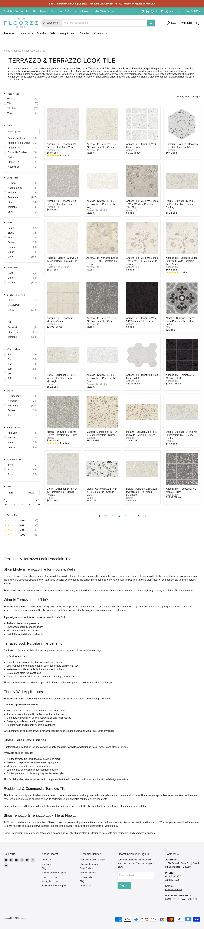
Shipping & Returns (89, 864)
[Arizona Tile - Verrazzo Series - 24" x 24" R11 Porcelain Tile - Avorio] (142, 238)
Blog (28, 11)
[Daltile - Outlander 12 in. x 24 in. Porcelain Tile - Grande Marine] (102, 469)
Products (9, 33)
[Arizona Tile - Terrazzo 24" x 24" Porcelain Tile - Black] (142, 298)
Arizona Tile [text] (53, 150)
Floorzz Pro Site (64, 11)
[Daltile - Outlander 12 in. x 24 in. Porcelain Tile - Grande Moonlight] (63, 355)
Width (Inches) (13, 349)
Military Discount (82, 11)
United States (188, 11)
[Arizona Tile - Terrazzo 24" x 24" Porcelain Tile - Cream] (102, 124)
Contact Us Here (173, 889)
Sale (52, 33)
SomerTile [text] (171, 150)
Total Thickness (14, 459)
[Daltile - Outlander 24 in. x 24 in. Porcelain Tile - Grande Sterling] (63, 469)
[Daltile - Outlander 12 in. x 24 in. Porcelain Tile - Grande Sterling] (182, 181)
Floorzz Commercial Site (44, 11)
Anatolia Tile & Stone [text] (97, 210)
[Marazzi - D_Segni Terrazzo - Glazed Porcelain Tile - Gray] (63, 412)
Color (9, 222)
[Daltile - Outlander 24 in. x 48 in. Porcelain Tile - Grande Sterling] (182, 412)
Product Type (13, 94)
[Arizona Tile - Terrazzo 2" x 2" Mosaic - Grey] (182, 469)
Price (9, 486)
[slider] (5, 500)
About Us (8, 11)
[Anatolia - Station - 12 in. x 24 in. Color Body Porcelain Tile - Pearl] (102, 355)
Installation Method (16, 295)
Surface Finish (13, 427)
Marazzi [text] (170, 327)
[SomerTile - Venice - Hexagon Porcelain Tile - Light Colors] (182, 124)
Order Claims (86, 868)
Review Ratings (14, 515)
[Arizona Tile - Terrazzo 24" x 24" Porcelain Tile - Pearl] (63, 181)
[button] (197, 23)
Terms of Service (88, 872)
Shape (10, 391)
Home (7, 50)
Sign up (124, 885)
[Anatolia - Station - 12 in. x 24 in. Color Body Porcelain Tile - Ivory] (102, 181)
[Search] (151, 23)
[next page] (145, 516)
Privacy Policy (87, 877)
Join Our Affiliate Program (103, 11)
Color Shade (13, 267)
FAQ (82, 881)
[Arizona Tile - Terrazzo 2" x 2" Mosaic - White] (142, 124)
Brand (41, 33)
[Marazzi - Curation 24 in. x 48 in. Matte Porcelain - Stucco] (142, 412)
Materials (25, 33)
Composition (13, 178)
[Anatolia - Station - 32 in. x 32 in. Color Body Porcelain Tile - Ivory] (63, 238)
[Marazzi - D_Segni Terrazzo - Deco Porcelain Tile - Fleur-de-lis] (182, 298)
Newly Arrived (67, 33)
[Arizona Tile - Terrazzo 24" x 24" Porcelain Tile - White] (63, 124)
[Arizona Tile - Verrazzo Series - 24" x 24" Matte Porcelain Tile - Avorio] (182, 238)
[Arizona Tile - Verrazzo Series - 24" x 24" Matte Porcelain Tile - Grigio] (142, 181)
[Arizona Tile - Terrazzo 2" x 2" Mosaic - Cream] (63, 298)
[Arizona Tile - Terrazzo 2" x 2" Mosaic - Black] (182, 355)
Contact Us (100, 33)
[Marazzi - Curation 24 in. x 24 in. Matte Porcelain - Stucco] (102, 412)
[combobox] (188, 96)
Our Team (19, 11)
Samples (85, 33)
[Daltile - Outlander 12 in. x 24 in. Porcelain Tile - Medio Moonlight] (142, 469)
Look (9, 322)
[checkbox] (22, 98)
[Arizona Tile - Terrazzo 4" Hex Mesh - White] (142, 355)
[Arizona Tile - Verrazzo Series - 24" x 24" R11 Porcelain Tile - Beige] (102, 238)
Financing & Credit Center (92, 859)
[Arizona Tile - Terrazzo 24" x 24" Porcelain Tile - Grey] (102, 298)
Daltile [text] (169, 210)
